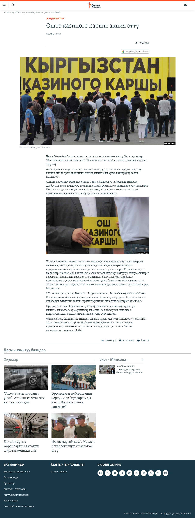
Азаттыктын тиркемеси (16, 495)
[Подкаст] (165, 473)
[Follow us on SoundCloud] (136, 473)
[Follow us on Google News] (129, 473)
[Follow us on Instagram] (144, 473)
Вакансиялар (11, 501)
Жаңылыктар (55, 18)
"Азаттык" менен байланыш (19, 506)
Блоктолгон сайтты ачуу (17, 472)
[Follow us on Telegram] (122, 473)
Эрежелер (9, 483)
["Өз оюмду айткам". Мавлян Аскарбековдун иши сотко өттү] (73, 425)
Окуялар (11, 360)
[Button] (142, 43)
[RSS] (158, 473)
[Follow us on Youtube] (115, 473)
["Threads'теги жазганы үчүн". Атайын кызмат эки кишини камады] (26, 377)
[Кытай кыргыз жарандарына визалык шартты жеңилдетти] (26, 425)
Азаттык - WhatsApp (14, 489)
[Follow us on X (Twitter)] (107, 473)
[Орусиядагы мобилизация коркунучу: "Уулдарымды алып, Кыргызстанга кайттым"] (73, 377)
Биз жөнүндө (11, 477)
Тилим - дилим (59, 472)
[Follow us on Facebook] (100, 473)
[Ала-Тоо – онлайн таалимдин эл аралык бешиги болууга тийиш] (107, 369)
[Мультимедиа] (185, 5)
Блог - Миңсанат (113, 360)
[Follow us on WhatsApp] (151, 473)
